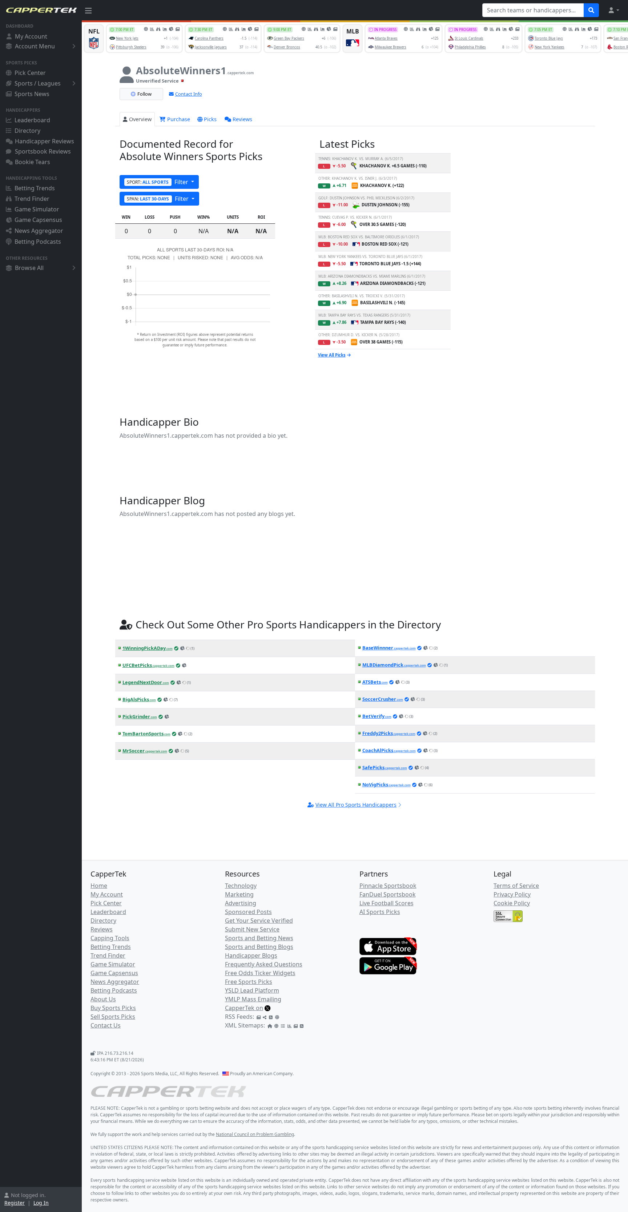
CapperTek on (244, 1008)
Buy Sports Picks (113, 1008)
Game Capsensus (38, 220)
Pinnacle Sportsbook (387, 886)
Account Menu (35, 46)
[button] (613, 10)
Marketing (239, 894)
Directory (27, 131)
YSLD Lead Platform (252, 990)
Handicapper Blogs (251, 955)
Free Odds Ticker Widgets (260, 973)
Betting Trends (35, 188)
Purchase (178, 119)
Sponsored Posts (248, 912)
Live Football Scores (386, 903)
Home (98, 886)
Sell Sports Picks (112, 1017)
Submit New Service (252, 929)
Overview (140, 119)
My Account (31, 36)
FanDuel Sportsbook (387, 894)
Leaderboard (32, 120)
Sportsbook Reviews (43, 151)
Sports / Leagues (38, 83)
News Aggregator (39, 231)
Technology (241, 886)
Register (14, 1202)
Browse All (29, 268)
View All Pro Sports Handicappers (355, 804)
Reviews (242, 119)
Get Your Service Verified (259, 921)
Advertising (240, 903)
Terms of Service (516, 886)
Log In (41, 1202)
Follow (144, 94)
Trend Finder (32, 199)
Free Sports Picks (248, 982)
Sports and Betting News (259, 938)
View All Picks (332, 355)
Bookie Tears (32, 162)
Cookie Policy (512, 903)
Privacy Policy (512, 894)
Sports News (32, 94)
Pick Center (30, 73)
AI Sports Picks (379, 912)
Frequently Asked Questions (263, 964)
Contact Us (105, 1025)
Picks (210, 119)
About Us (103, 999)
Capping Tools (109, 938)
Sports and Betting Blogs (259, 947)
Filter (158, 182)
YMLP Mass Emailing (253, 999)
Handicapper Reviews (44, 141)
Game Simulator (37, 209)
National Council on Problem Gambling (255, 1134)
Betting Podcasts (38, 242)
